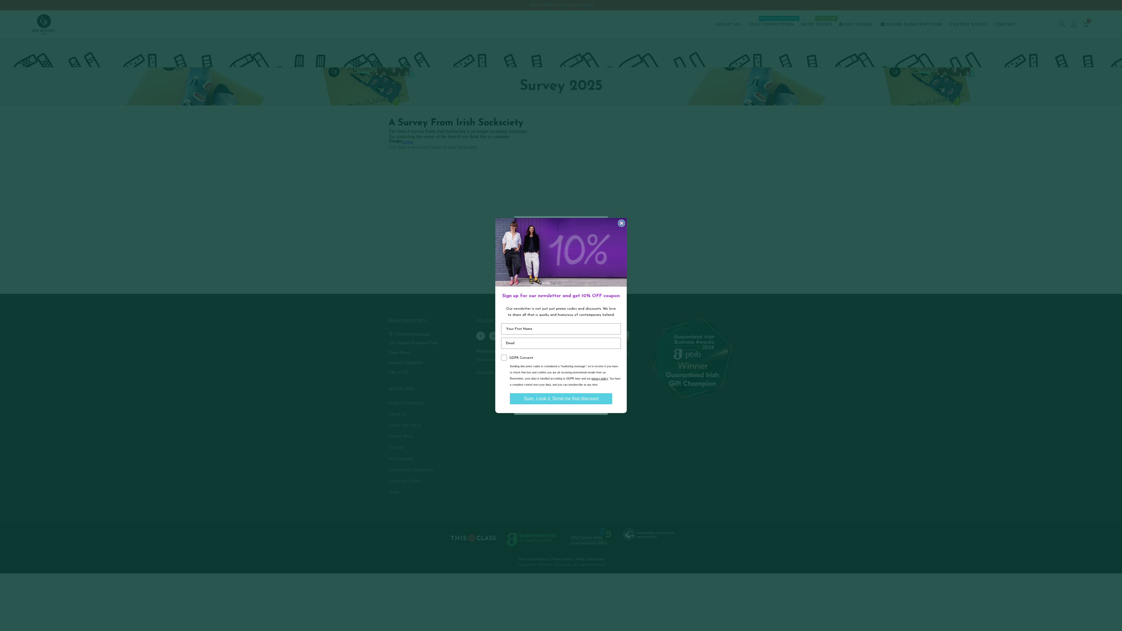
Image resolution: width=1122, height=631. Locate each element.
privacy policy (599, 378)
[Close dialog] (621, 223)
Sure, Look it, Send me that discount (561, 398)
